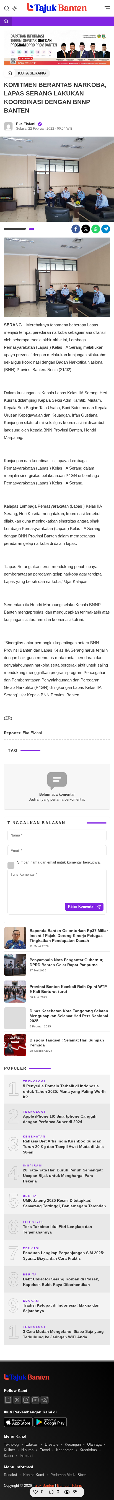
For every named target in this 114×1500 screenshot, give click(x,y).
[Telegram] (105, 229)
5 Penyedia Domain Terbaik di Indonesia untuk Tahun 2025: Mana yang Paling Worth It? (64, 1091)
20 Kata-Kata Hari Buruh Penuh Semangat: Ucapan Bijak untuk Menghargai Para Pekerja (63, 1175)
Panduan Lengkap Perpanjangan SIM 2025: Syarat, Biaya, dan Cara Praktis (63, 1256)
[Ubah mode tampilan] (14, 8)
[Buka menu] (105, 9)
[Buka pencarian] (6, 8)
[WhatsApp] (95, 229)
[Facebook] (75, 229)
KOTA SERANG (32, 73)
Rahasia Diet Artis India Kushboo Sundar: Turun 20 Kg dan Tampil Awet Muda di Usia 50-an (63, 1146)
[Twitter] (85, 229)
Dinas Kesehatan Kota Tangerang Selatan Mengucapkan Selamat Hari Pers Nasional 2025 (69, 1016)
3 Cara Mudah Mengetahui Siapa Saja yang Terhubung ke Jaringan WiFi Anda (63, 1334)
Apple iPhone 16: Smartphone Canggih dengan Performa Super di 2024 (60, 1119)
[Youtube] (35, 1400)
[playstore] (50, 1426)
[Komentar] (51, 1492)
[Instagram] (26, 1400)
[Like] (35, 1492)
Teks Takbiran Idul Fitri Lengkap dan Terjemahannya (57, 1229)
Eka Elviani (25, 124)
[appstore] (18, 1426)
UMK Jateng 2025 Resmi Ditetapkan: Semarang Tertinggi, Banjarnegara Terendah (64, 1203)
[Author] (8, 126)
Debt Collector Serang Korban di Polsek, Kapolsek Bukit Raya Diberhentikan (61, 1282)
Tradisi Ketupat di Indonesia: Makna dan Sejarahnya (61, 1308)
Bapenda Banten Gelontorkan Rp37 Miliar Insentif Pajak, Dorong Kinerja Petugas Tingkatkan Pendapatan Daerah (69, 935)
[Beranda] (6, 22)
